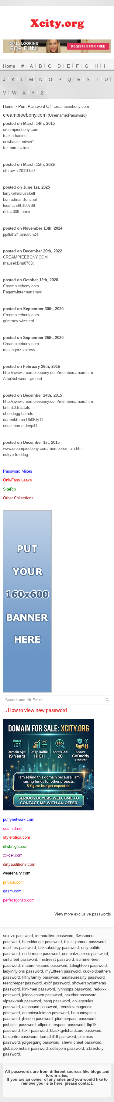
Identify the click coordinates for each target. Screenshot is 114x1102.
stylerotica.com (16, 837)
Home (9, 66)
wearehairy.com (16, 873)
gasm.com (12, 891)
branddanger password (42, 941)
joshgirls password (19, 1024)
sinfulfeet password (20, 959)
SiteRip (9, 489)
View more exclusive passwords (82, 914)
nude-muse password (41, 953)
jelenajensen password (42, 995)
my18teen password (63, 971)
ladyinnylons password (23, 971)
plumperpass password (75, 1018)
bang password (56, 1001)
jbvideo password (37, 1018)
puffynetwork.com (18, 819)
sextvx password (18, 935)
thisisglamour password (84, 941)
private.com (13, 882)
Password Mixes (17, 471)
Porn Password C (33, 106)
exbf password (57, 983)
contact (85, 1083)
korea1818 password (58, 1036)
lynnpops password (74, 989)
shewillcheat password (81, 1042)
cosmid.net (12, 828)
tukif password (35, 1030)
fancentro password (20, 1036)
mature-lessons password (44, 965)
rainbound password (39, 1006)
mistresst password (57, 959)
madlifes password (19, 947)
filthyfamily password (40, 977)
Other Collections (18, 498)
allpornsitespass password (61, 1024)
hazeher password (80, 995)
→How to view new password (35, 710)
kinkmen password (38, 989)
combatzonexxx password (85, 953)
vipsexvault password (22, 1001)
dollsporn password (67, 1048)
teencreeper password (22, 983)
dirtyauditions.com (19, 864)
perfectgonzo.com (19, 900)
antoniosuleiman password (45, 1013)
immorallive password (54, 935)
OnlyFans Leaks (17, 480)
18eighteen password (88, 965)
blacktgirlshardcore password (75, 1030)
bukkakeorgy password (58, 947)
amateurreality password (83, 977)
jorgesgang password (40, 1042)
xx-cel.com (12, 855)
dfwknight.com (16, 846)
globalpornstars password (25, 1048)
